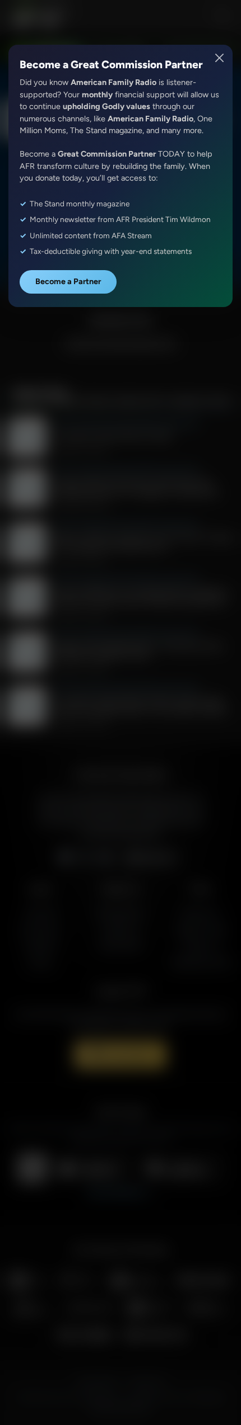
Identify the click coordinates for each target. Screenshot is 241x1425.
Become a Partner (68, 281)
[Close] (220, 57)
